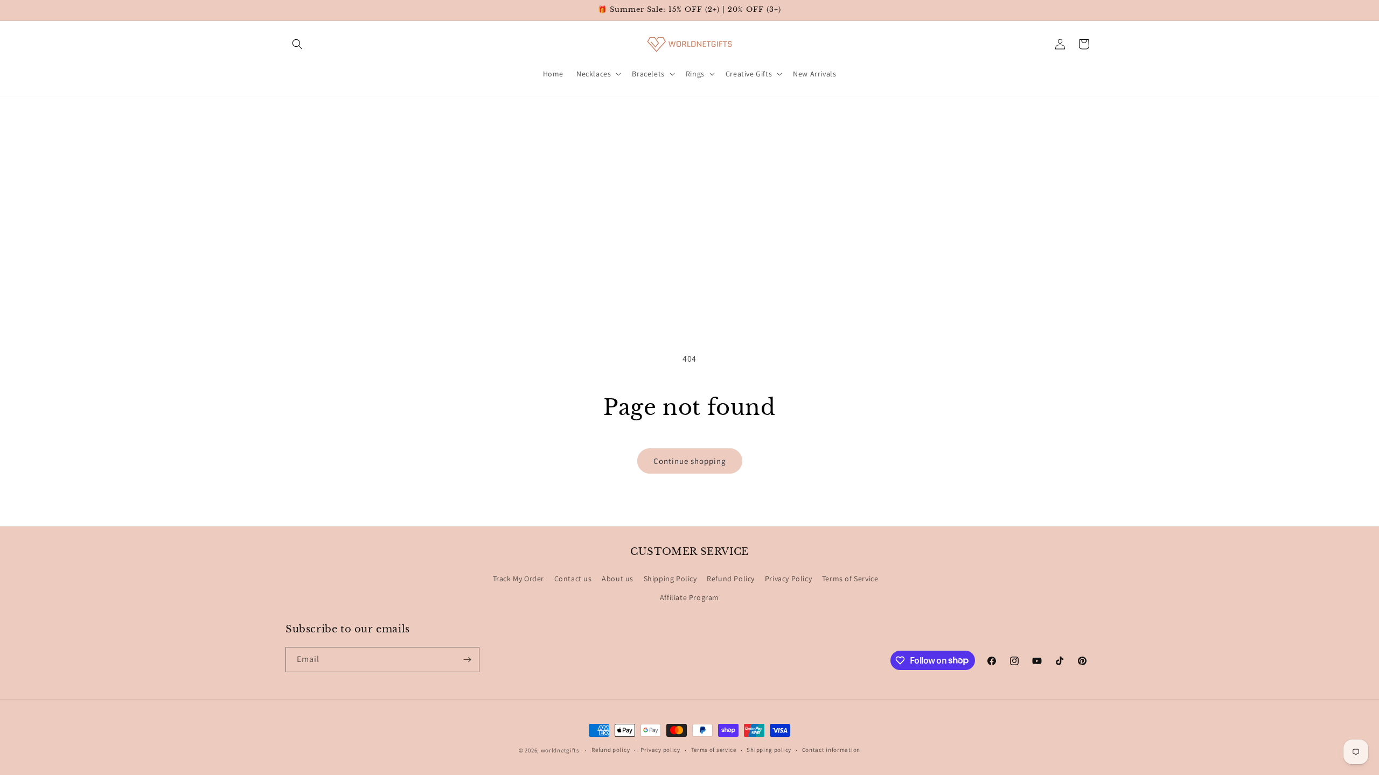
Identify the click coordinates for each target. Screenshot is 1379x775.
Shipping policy (769, 749)
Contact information (831, 749)
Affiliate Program (689, 597)
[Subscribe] (467, 659)
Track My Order (518, 578)
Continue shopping (689, 461)
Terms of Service (850, 578)
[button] (297, 44)
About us (617, 578)
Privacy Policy (788, 578)
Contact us (573, 578)
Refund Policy (731, 578)
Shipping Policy (670, 578)
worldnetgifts (560, 750)
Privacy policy (660, 749)
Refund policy (610, 749)
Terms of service (713, 749)
